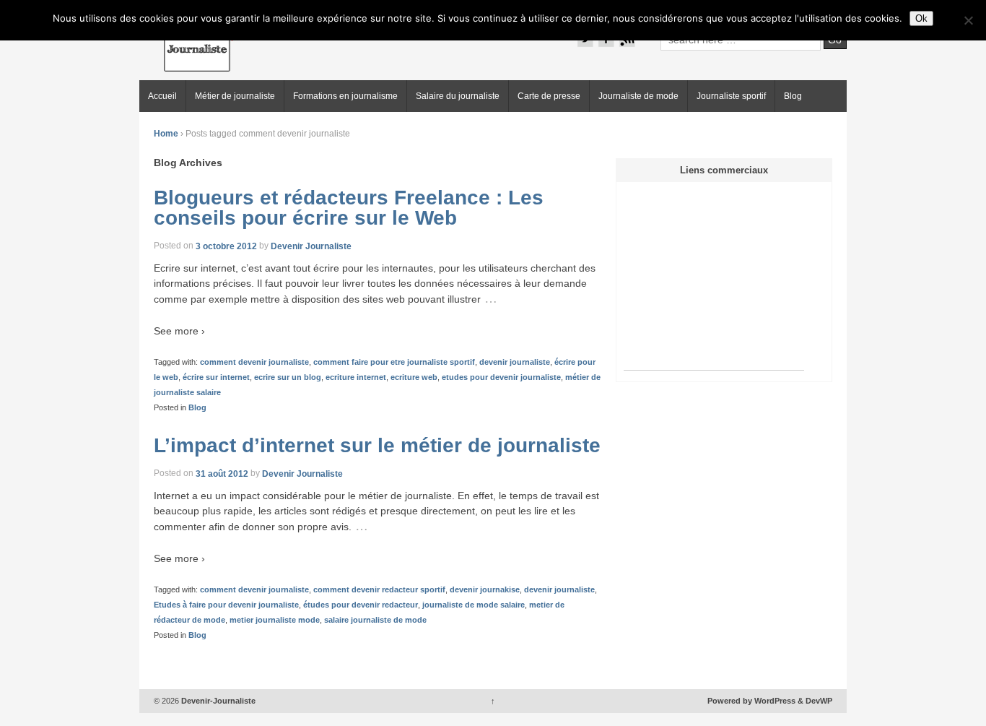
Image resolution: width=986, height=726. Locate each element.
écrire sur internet (216, 377)
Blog (793, 96)
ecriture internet (356, 377)
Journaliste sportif (731, 96)
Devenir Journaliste (311, 246)
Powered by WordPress (751, 700)
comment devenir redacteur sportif (379, 589)
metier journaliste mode (275, 619)
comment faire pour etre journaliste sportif (394, 362)
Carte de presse (549, 96)
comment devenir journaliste (254, 362)
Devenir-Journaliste (217, 700)
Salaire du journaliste (457, 96)
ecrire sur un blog (287, 377)
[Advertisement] (714, 279)
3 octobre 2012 (226, 246)
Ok (921, 18)
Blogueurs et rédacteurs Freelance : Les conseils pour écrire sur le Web (349, 207)
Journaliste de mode (638, 96)
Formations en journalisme (345, 96)
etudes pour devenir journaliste (501, 377)
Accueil (162, 96)
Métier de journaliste (235, 96)
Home (166, 134)
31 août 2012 (222, 473)
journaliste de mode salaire (473, 604)
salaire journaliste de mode (375, 619)
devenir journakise (485, 589)
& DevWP (815, 700)
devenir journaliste (514, 362)
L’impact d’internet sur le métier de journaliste (377, 445)
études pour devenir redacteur (360, 604)
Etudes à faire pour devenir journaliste (226, 604)
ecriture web (414, 377)
